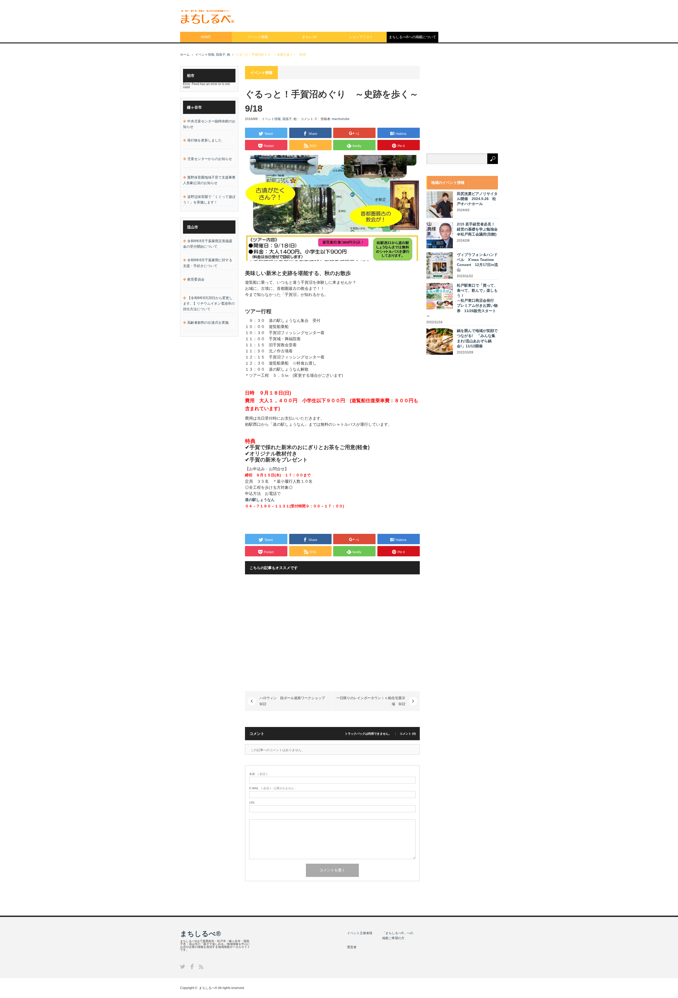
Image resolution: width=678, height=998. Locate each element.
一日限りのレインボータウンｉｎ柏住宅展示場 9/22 (370, 701)
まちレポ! (309, 37)
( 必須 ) (258, 774)
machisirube (341, 119)
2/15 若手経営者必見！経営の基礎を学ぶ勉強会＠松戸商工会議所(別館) (477, 229)
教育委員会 (195, 279)
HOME (206, 37)
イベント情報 (257, 37)
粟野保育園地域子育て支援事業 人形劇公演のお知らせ (209, 180)
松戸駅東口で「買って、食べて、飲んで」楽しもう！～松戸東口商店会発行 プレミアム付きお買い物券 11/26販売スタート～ (462, 300)
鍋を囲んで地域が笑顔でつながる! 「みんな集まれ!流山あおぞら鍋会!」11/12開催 (477, 338)
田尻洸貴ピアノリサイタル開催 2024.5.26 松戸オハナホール (477, 199)
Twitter (182, 967)
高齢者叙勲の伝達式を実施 (208, 323)
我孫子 (220, 54)
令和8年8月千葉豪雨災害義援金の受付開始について (207, 244)
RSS (201, 967)
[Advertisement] (401, 14)
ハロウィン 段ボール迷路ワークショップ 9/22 (294, 701)
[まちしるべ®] (207, 17)
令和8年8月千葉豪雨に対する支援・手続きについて (207, 263)
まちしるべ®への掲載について (412, 37)
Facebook (192, 966)
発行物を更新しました (204, 140)
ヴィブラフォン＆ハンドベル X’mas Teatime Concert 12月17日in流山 (477, 262)
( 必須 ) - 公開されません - (272, 788)
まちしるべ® (200, 934)
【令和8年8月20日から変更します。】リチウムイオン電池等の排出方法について (209, 303)
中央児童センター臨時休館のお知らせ (209, 124)
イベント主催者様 (359, 933)
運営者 (351, 947)
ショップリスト (361, 37)
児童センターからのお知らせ (209, 159)
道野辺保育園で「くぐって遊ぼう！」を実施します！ (209, 199)
